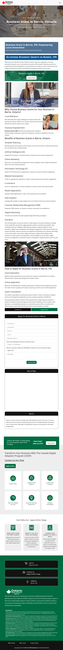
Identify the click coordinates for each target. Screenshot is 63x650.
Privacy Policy (34, 643)
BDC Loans (23, 643)
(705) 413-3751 (38, 444)
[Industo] (7, 3)
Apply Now (51, 443)
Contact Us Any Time (14, 460)
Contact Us (18, 309)
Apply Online (44, 309)
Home (24, 18)
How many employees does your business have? (20, 342)
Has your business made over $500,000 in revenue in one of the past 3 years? (28, 348)
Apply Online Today (33, 574)
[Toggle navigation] (60, 2)
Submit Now (32, 362)
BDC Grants (11, 643)
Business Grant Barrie (34, 18)
